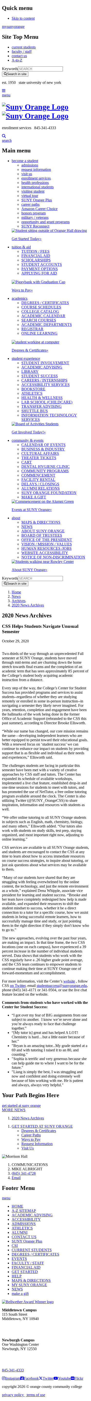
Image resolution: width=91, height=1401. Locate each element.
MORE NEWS (13, 1110)
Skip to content (23, 18)
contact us (19, 56)
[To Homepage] (45, 111)
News (16, 596)
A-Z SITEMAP (24, 1211)
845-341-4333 (13, 1370)
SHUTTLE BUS (34, 411)
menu (6, 95)
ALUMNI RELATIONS (40, 488)
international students (37, 187)
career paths (30, 204)
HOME (17, 1206)
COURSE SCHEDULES (41, 307)
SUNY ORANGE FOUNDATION (48, 493)
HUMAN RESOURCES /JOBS (46, 548)
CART (26, 462)
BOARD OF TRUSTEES (41, 535)
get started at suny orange (21, 1105)
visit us (26, 174)
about (16, 518)
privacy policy (13, 1395)
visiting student (32, 191)
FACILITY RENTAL (38, 480)
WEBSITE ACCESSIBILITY (44, 553)
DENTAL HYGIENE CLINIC (45, 466)
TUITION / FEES (35, 251)
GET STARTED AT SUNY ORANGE (42, 1126)
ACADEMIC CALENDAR (43, 316)
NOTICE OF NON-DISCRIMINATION (53, 557)
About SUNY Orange (29, 570)
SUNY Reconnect (35, 226)
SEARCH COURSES (38, 320)
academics (19, 298)
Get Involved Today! (29, 432)
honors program (33, 213)
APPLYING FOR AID (39, 273)
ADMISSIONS (24, 1224)
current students (24, 47)
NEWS (27, 527)
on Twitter (17, 986)
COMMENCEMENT (38, 475)
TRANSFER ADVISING (41, 406)
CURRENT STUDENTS (32, 1250)
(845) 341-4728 (24, 1173)
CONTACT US (24, 1237)
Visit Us (27, 1148)
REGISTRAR (32, 329)
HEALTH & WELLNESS (42, 398)
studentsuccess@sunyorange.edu (62, 986)
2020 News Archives (28, 605)
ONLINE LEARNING (39, 333)
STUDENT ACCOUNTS (41, 264)
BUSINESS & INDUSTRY (43, 449)
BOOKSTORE (33, 389)
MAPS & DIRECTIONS (40, 522)
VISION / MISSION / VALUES (46, 544)
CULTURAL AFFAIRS (40, 453)
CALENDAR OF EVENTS (43, 445)
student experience (26, 358)
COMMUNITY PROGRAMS (45, 471)
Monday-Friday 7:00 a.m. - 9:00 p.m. (18, 1357)
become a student (25, 161)
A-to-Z (17, 60)
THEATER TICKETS (38, 458)
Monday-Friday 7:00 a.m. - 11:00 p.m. (19, 1327)
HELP (17, 1276)
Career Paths (31, 1135)
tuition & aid (21, 247)
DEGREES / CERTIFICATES (45, 303)
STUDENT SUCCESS (39, 376)
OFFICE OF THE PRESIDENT (46, 540)
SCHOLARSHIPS (36, 260)
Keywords (10, 69)
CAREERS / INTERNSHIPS (44, 380)
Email (16, 1178)
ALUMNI (19, 1232)
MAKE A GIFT (33, 497)
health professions (35, 183)
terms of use (35, 1395)
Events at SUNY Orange (32, 510)
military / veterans (35, 217)
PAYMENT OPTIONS (39, 269)
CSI (15, 1246)
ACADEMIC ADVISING (41, 367)
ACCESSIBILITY (26, 1219)
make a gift (20, 1293)
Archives (18, 601)
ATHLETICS (31, 393)
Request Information (37, 1144)
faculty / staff (22, 51)
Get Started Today (26, 239)
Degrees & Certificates (30, 350)
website (69, 981)
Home (16, 592)
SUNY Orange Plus (36, 200)
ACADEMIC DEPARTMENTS (46, 325)
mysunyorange (13, 26)
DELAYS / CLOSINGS (40, 484)
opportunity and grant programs (45, 222)
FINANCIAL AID (35, 256)
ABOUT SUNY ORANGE (43, 531)
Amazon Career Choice (39, 209)
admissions (29, 165)
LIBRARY (30, 372)
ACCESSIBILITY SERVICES (45, 385)
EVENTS (19, 1259)
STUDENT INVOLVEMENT (45, 363)
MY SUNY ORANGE (29, 1285)
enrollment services (36, 178)
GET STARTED (25, 1272)
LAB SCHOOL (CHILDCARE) (46, 402)
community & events (27, 440)
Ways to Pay (22, 290)
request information (36, 169)
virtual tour (29, 196)
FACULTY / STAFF (28, 1263)
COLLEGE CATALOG (40, 311)
